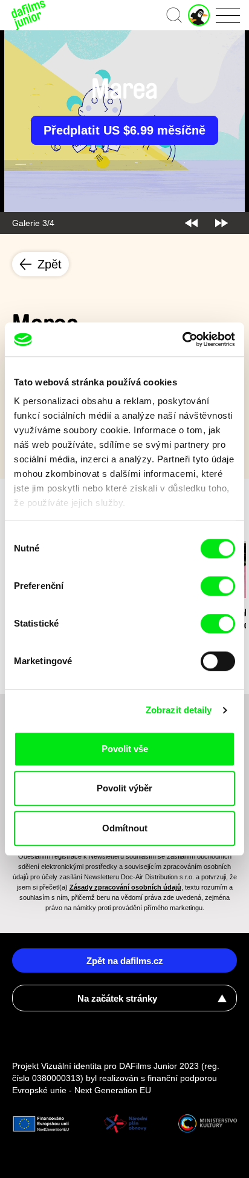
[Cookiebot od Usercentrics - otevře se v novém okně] (182, 339)
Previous (191, 223)
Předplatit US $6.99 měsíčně (124, 130)
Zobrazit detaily (179, 710)
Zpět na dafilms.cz (124, 961)
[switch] (218, 586)
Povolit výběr (124, 788)
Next (221, 223)
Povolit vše (125, 749)
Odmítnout (124, 828)
